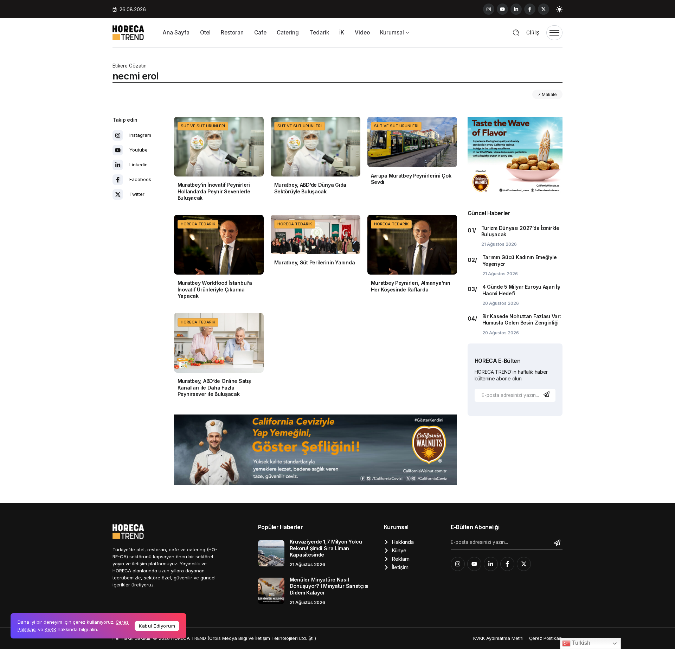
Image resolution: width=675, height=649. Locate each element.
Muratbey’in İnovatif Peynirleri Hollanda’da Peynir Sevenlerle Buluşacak (214, 191)
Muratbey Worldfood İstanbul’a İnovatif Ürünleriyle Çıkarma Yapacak (215, 289)
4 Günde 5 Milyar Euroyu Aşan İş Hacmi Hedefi (521, 290)
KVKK (50, 629)
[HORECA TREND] (128, 32)
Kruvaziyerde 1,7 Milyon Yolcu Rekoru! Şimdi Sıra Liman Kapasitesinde (326, 548)
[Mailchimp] (547, 394)
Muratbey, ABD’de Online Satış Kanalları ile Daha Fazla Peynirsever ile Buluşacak (214, 387)
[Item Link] (219, 146)
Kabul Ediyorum (157, 626)
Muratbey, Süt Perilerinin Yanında (314, 262)
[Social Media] (488, 9)
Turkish (580, 643)
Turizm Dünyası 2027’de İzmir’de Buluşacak (520, 231)
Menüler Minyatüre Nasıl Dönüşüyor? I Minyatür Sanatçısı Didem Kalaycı (329, 586)
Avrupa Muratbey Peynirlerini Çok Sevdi (411, 179)
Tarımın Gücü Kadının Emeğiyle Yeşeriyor (519, 260)
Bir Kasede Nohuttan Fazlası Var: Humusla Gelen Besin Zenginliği (521, 319)
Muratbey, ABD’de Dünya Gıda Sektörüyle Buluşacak (310, 188)
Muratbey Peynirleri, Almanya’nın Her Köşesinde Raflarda (410, 286)
